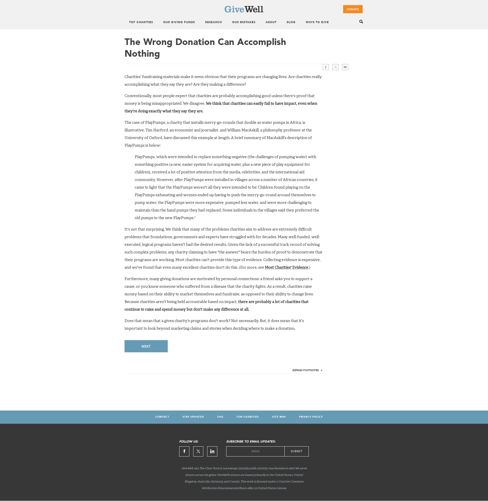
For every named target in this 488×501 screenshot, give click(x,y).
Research (213, 22)
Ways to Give (317, 22)
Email (345, 67)
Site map (279, 417)
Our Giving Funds (179, 22)
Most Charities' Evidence (286, 267)
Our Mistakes (243, 22)
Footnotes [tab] (306, 370)
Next (146, 346)
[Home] (244, 11)
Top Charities (141, 22)
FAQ (220, 417)
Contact (162, 417)
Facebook (326, 67)
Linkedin (212, 451)
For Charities (248, 417)
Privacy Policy (311, 417)
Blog (291, 22)
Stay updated (193, 417)
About (271, 22)
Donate (353, 9)
